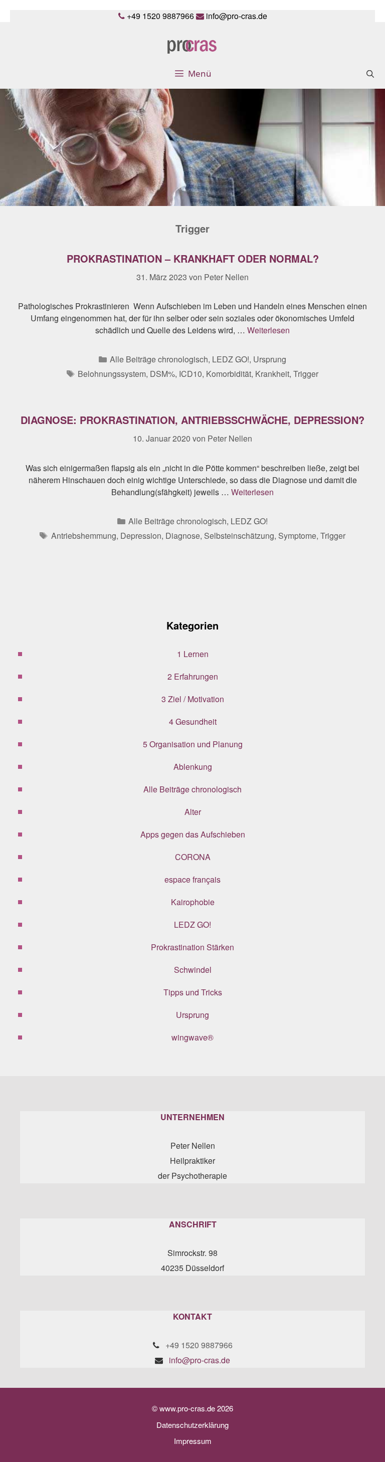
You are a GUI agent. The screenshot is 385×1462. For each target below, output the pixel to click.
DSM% (162, 373)
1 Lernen (193, 654)
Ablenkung (192, 766)
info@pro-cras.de (236, 16)
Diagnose (182, 535)
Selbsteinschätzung (239, 535)
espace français (192, 879)
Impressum (193, 1440)
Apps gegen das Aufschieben (192, 834)
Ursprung (269, 359)
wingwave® (192, 1037)
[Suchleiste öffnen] (370, 74)
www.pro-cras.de (187, 1408)
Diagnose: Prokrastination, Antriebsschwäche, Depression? (192, 419)
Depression (140, 535)
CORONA (193, 857)
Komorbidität (228, 373)
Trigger (305, 373)
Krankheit (272, 373)
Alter (192, 811)
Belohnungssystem (112, 373)
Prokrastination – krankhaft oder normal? (193, 258)
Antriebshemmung (83, 535)
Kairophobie (193, 902)
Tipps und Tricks (192, 992)
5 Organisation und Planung (193, 744)
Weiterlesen (268, 330)
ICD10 (190, 373)
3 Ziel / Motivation (192, 699)
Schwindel (193, 969)
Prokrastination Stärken (192, 947)
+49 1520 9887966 (160, 16)
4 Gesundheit (193, 721)
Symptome (297, 535)
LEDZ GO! (230, 359)
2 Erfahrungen (192, 676)
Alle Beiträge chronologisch (159, 359)
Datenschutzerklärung (192, 1424)
